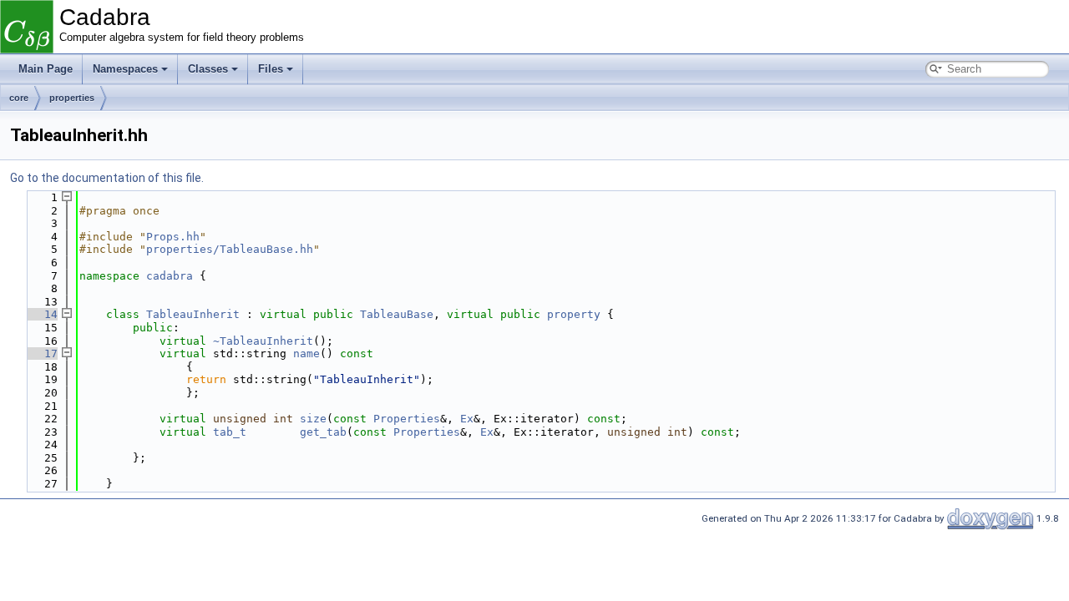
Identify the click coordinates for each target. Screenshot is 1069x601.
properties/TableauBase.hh (229, 249)
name (306, 353)
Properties (406, 418)
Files (270, 69)
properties (71, 98)
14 (41, 314)
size (313, 418)
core (18, 98)
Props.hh (173, 236)
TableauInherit (193, 314)
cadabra (169, 276)
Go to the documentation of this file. (107, 177)
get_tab (323, 432)
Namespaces (125, 69)
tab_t (229, 432)
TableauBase (396, 314)
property (573, 314)
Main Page (45, 69)
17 (41, 353)
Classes (208, 69)
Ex (467, 418)
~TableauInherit (263, 341)
